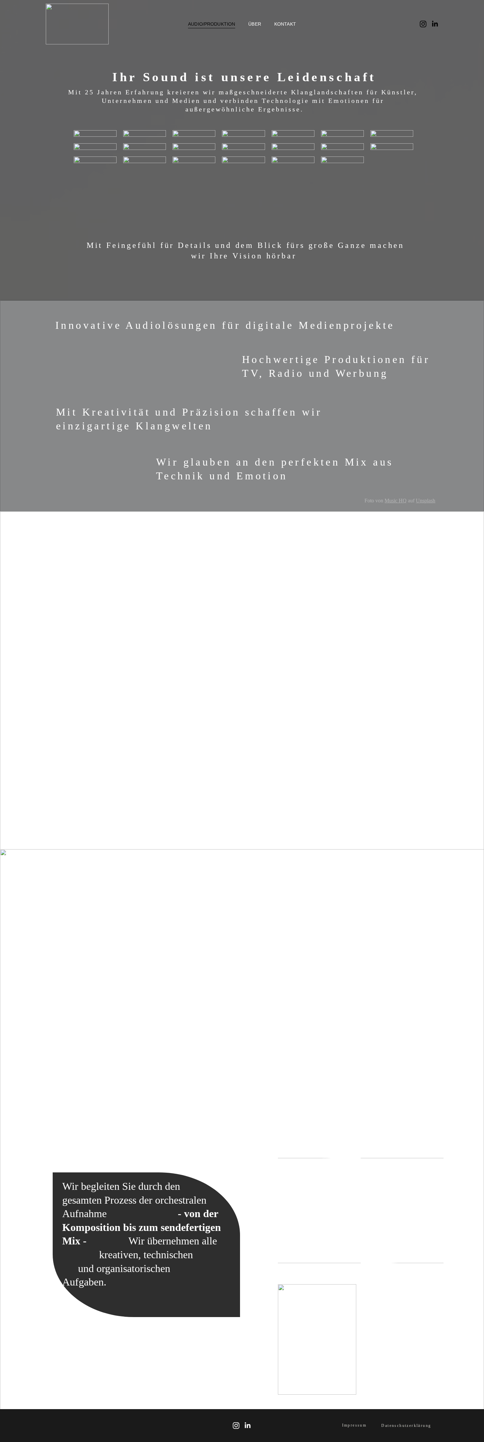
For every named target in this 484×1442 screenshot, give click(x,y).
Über (254, 24)
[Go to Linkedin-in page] (435, 24)
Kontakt (285, 24)
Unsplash (425, 500)
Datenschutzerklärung (406, 1425)
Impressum (354, 1425)
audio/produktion (211, 24)
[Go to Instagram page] (426, 24)
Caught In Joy (388, 833)
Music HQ (396, 500)
